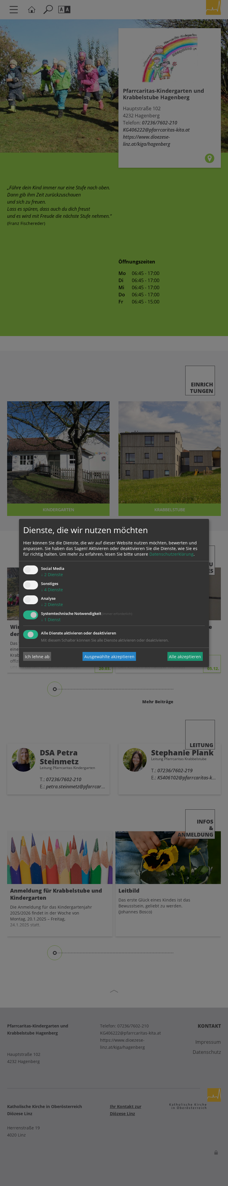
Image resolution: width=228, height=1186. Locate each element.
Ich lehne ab (37, 656)
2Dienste (52, 574)
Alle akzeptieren (185, 656)
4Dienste (52, 589)
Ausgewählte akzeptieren (109, 656)
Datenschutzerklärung (171, 554)
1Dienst (51, 619)
